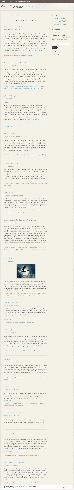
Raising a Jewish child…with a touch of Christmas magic (20, 220)
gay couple (38, 86)
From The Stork (12, 7)
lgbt (19, 55)
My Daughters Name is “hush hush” (14, 462)
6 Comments (17, 260)
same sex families (28, 55)
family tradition (20, 86)
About (10, 1)
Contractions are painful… (11, 302)
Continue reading (37, 50)
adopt (17, 154)
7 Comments (16, 389)
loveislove (23, 55)
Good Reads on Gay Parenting (22, 1)
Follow (54, 48)
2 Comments (15, 98)
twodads (41, 88)
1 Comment (16, 436)
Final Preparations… (10, 433)
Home (3, 1)
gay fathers (15, 155)
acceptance (13, 53)
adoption (17, 53)
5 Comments (18, 222)
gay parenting (35, 53)
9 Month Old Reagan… (10, 96)
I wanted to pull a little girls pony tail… (15, 26)
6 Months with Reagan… (11, 134)
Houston (30, 155)
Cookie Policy (25, 487)
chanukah (17, 247)
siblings (19, 212)
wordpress (6, 379)
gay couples (21, 322)
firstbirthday (26, 86)
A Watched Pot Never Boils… (12, 387)
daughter (23, 293)
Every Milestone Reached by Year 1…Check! (16, 63)
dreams (23, 122)
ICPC (16, 351)
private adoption (40, 124)
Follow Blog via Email (58, 35)
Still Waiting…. (8, 359)
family (24, 53)
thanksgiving (27, 212)
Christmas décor (26, 247)
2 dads (9, 53)
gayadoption (40, 53)
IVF (34, 455)
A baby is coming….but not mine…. (13, 412)
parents (35, 124)
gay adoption (32, 86)
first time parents (24, 211)
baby (21, 122)
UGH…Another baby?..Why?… (60, 20)
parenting (26, 88)
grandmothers (36, 482)
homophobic (12, 55)
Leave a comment (19, 195)
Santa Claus (10, 250)
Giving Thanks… (9, 192)
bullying (21, 53)
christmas (21, 247)
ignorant (16, 55)
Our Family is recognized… (60, 18)
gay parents (21, 295)
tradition (18, 250)
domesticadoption (28, 154)
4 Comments (17, 29)
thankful (37, 88)
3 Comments (16, 65)
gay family (30, 53)
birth (21, 183)
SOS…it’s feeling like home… (12, 330)
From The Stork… (9, 258)
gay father (10, 124)
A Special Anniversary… (11, 163)
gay (26, 53)
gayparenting (6, 55)
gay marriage (10, 88)
